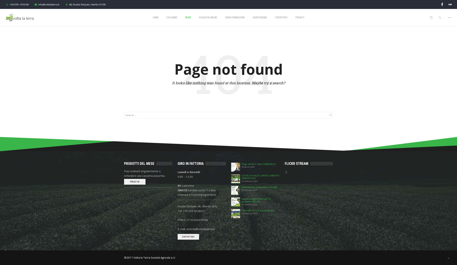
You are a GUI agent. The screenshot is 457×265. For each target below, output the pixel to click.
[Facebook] (442, 4)
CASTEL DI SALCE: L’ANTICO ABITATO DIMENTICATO (260, 177)
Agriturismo (260, 17)
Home (156, 17)
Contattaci (281, 17)
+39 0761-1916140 (19, 4)
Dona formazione (235, 17)
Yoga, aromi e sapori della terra (258, 164)
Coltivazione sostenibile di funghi (259, 187)
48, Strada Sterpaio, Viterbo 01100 (87, 4)
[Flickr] (450, 4)
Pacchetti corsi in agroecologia (258, 210)
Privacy (299, 17)
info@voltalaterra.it (48, 4)
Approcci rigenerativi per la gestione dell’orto (256, 200)
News (188, 17)
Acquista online (208, 17)
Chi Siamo (172, 17)
